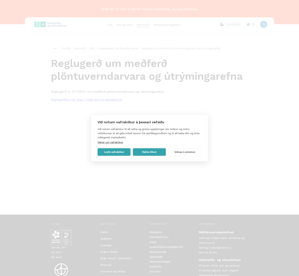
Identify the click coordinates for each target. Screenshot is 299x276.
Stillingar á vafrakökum (184, 152)
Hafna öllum (149, 151)
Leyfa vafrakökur (114, 151)
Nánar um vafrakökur (110, 142)
